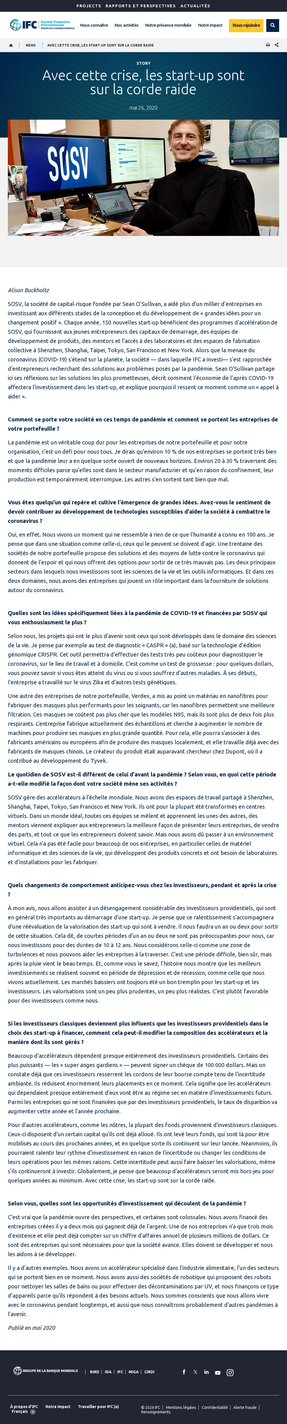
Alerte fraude (245, 1407)
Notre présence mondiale (168, 24)
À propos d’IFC (24, 1406)
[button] (272, 25)
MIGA (134, 1372)
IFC (120, 1372)
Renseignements (156, 1412)
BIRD (94, 1372)
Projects (89, 6)
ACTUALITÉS (195, 6)
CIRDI (149, 1372)
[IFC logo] (42, 25)
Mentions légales (181, 1407)
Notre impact (210, 24)
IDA (108, 1372)
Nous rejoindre (246, 25)
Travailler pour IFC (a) (98, 1406)
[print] (266, 45)
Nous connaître (94, 24)
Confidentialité (215, 1407)
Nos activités (126, 24)
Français (20, 1411)
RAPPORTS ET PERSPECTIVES (141, 6)
